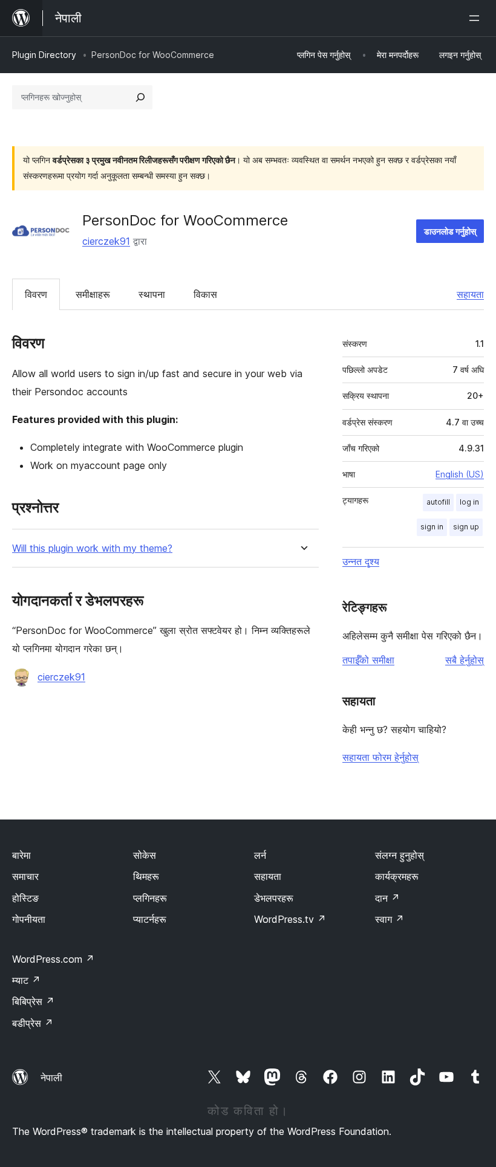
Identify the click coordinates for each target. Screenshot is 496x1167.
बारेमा (21, 855)
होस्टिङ (25, 898)
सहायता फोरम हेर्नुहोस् (380, 757)
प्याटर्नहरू (149, 919)
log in (469, 501)
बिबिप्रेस (33, 1001)
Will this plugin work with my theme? (92, 548)
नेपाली (51, 1078)
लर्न (260, 855)
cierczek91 (106, 241)
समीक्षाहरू (93, 294)
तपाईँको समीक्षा (368, 660)
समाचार (25, 876)
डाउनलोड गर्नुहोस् (450, 231)
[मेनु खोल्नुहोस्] (476, 18)
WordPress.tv (290, 919)
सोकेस (144, 855)
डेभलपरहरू (273, 898)
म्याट (26, 980)
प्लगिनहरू (150, 898)
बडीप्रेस (32, 1023)
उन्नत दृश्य (360, 561)
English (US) (460, 474)
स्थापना (152, 294)
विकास (205, 294)
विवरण (36, 294)
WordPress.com (53, 959)
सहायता (470, 294)
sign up (466, 526)
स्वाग (389, 919)
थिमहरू (146, 876)
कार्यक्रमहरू (397, 876)
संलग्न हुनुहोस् (399, 855)
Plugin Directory (44, 55)
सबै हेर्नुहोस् (464, 660)
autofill (438, 501)
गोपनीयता (28, 919)
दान (387, 898)
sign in (431, 526)
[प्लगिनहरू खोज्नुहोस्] (140, 97)
